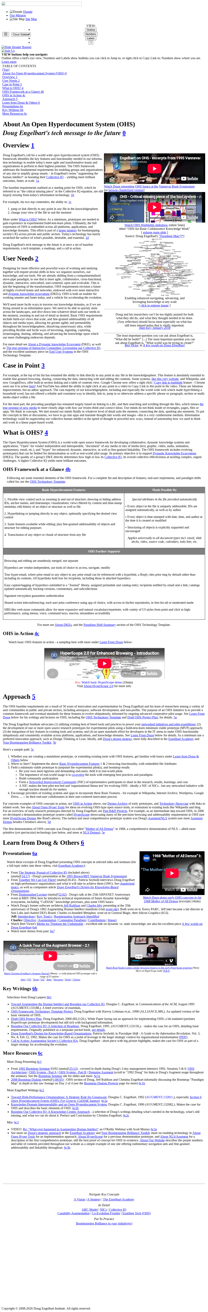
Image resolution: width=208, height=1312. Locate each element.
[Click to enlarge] (154, 266)
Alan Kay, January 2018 (154, 328)
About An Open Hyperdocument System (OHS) (34, 73)
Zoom (36, 979)
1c (70, 202)
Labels (91, 38)
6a (34, 853)
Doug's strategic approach (44, 1133)
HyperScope (82, 814)
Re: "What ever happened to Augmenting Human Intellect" (61, 1129)
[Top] (5, 69)
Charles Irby (94, 905)
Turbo (68, 979)
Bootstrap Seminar (50, 1076)
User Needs (11, 80)
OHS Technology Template (47, 481)
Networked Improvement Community (53, 782)
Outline (91, 29)
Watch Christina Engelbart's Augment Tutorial (26, 973)
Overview (9, 77)
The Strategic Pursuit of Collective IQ (43, 872)
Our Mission (18, 15)
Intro (23, 979)
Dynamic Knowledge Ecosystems (174, 453)
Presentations (12, 106)
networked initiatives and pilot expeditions (168, 724)
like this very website (165, 379)
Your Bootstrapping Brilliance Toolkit (27, 742)
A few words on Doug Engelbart (164, 345)
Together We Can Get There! (37, 880)
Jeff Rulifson (71, 905)
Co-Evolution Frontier (106, 1213)
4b (67, 469)
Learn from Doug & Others (21, 102)
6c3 (16, 1122)
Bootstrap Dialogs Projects (101, 1083)
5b (54, 742)
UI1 (29, 979)
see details (98, 1029)
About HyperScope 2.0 (98, 686)
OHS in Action (13, 95)
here (32, 386)
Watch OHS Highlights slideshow (146, 225)
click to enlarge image (155, 305)
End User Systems (61, 351)
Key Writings (12, 110)
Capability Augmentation (73, 1213)
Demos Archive (117, 803)
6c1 (39, 1061)
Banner (26, 47)
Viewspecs (58, 979)
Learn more (9, 61)
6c (40, 1053)
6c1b (142, 1083)
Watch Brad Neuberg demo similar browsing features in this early (149, 967)
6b (34, 988)
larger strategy (68, 230)
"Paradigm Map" (170, 236)
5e (103, 832)
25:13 (73, 1068)
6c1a (97, 1076)
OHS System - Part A (42, 1072)
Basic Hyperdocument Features (79, 763)
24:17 (25, 876)
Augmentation (47, 920)
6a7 (52, 931)
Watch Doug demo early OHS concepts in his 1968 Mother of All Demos (172, 899)
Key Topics (44, 916)
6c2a (104, 1100)
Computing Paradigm (72, 920)
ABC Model (90, 1209)
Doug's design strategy (117, 739)
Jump (49, 979)
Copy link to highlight (168, 382)
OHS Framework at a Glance (23, 91)
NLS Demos (91, 832)
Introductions (26, 916)
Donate (27, 11)
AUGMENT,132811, (160, 1097)
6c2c (126, 1115)
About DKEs (63, 625)
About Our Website (152, 1140)
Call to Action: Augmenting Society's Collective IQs (44, 1040)
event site (112, 909)
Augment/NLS (157, 818)
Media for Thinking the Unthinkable (60, 924)
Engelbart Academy (181, 739)
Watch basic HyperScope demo (102, 682)
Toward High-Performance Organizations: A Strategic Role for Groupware (59, 1097)
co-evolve (78, 774)
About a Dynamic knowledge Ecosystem (54, 344)
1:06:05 (58, 1079)
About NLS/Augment (174, 1136)
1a (37, 180)
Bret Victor (131, 345)
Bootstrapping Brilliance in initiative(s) (104, 1223)
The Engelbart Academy (118, 1199)
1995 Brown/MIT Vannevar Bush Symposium (96, 876)
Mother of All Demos (99, 829)
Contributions (97, 920)
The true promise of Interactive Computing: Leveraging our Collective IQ (53, 348)
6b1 (49, 997)
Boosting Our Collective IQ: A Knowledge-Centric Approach (50, 1111)
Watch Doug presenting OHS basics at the (149, 186)
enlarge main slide (155, 232)
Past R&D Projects (115, 811)
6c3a (154, 1129)
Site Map (31, 19)
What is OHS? (12, 88)
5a (175, 717)
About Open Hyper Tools (48, 807)
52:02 (62, 894)
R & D (166, 970)
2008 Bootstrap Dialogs (26, 1079)
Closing (76, 979)
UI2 (42, 979)
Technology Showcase (173, 803)
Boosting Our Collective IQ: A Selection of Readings (45, 1026)
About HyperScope (90, 1136)
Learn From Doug (111, 642)
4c (37, 633)
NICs (103, 1209)
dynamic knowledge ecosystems (29, 294)
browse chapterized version (125, 190)
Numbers (91, 34)
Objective (30, 920)
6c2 (41, 1090)
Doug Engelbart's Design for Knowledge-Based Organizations (51, 1033)
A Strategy (94, 1199)
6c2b (75, 1108)
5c (32, 749)
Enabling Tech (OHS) (136, 1213)
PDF (183, 1037)
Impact (112, 920)
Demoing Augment (101, 1072)
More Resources (14, 113)
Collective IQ (55, 177)
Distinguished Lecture (33, 894)
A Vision (79, 1199)
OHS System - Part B (72, 1072)
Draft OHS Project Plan (142, 717)
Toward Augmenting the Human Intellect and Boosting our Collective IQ (58, 1004)
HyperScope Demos (23, 818)
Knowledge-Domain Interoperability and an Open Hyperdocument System (59, 1104)
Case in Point (12, 84)
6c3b (67, 1147)
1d (87, 237)
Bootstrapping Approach (76, 916)
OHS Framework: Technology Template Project (42, 1011)
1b (72, 195)
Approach (9, 99)
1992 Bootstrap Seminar (34, 1068)
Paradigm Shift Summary (99, 625)
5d (49, 822)
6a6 (34, 927)
